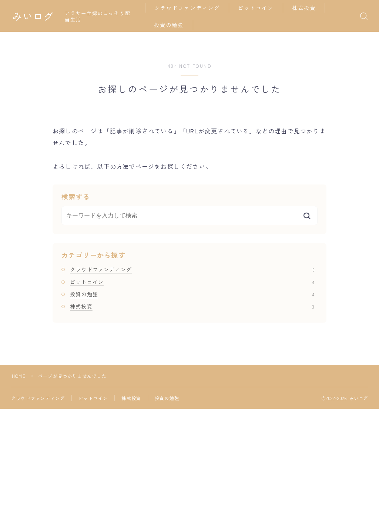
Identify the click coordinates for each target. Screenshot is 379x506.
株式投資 (304, 7)
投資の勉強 (169, 25)
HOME (19, 376)
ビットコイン (256, 7)
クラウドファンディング (187, 7)
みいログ (33, 16)
